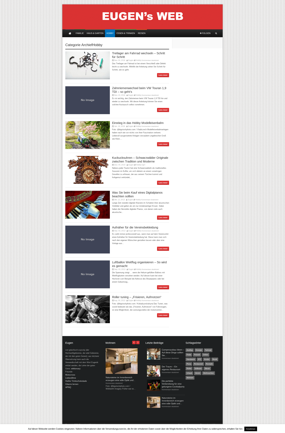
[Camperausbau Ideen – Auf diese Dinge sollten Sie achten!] (153, 354)
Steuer (207, 368)
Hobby (97, 45)
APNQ (68, 387)
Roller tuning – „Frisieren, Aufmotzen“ (136, 297)
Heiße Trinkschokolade (76, 381)
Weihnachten (208, 373)
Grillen (205, 355)
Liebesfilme (70, 378)
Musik (214, 359)
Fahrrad (208, 350)
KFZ (199, 359)
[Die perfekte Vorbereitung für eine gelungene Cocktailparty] (153, 385)
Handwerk (191, 359)
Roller (189, 368)
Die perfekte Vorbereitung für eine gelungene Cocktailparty (173, 384)
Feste (189, 355)
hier (240, 429)
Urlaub (189, 373)
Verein (197, 373)
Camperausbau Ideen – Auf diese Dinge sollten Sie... (173, 353)
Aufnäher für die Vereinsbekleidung (135, 227)
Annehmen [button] (250, 429)
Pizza (189, 364)
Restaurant (198, 364)
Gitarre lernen (71, 384)
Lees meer (163, 75)
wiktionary (75, 368)
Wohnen (190, 378)
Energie (199, 350)
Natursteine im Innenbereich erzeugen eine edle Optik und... (173, 401)
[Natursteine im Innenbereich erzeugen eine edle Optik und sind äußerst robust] (122, 373)
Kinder (206, 359)
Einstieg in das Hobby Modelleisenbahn (138, 123)
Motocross (70, 375)
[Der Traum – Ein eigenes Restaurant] (153, 371)
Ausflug (190, 350)
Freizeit (197, 355)
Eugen (131, 60)
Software (198, 368)
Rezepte (209, 364)
